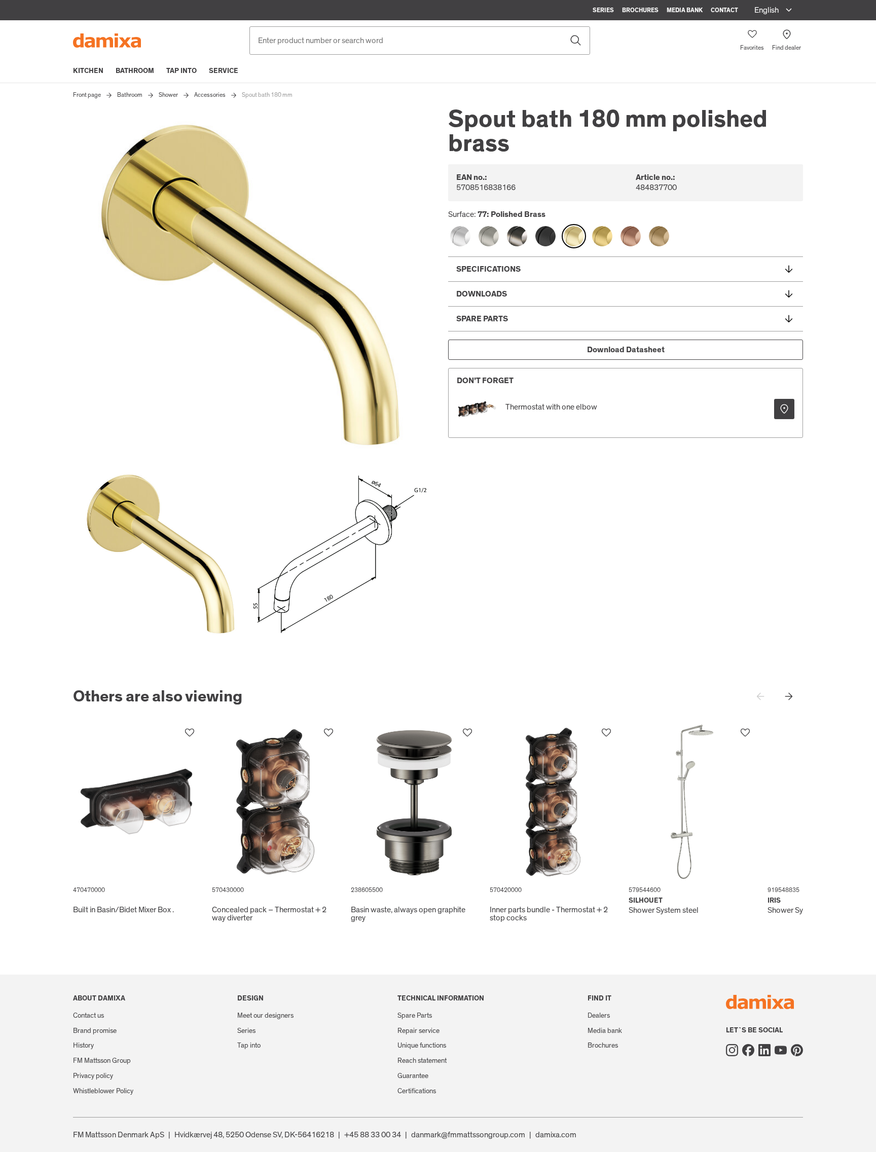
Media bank (685, 10)
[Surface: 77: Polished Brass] (574, 236)
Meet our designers (265, 1015)
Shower (168, 95)
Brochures (640, 10)
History (83, 1045)
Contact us (88, 1015)
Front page (87, 95)
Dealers (599, 1015)
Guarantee (412, 1076)
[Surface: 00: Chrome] (460, 236)
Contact (724, 10)
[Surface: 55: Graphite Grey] (517, 236)
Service (223, 71)
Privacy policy (93, 1076)
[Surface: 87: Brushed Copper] (630, 236)
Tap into (181, 71)
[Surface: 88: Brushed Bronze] (659, 236)
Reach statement (422, 1060)
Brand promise (95, 1030)
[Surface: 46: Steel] (489, 236)
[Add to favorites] (189, 733)
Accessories (210, 95)
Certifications (416, 1091)
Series (603, 10)
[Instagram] (732, 1050)
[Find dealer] (784, 409)
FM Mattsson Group (102, 1060)
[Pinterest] (797, 1050)
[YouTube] (781, 1050)
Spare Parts (414, 1015)
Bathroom (135, 71)
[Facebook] (748, 1050)
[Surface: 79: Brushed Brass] (602, 236)
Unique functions (421, 1045)
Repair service (418, 1030)
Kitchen (88, 71)
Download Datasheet (626, 350)
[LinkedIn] (764, 1050)
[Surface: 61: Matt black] (545, 236)
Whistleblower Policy (103, 1091)
